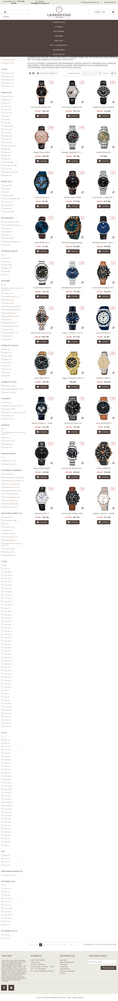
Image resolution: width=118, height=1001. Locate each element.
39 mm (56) (7, 779)
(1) (4, 255)
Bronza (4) (6, 437)
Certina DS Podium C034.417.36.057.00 (104, 288)
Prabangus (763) (9, 79)
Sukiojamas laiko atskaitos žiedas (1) (11, 544)
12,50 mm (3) (7, 618)
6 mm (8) (6, 697)
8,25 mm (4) (7, 707)
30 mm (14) (7, 746)
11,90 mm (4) (7, 605)
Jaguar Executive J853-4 (73, 378)
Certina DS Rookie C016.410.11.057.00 (73, 468)
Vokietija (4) (7, 208)
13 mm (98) (7, 624)
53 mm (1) (6, 845)
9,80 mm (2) (7, 726)
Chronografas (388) (10, 520)
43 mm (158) (7, 809)
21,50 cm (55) (7, 908)
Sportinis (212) (8, 83)
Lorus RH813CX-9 (42, 242)
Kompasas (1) (8, 530)
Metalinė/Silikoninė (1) (11, 316)
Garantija (63, 964)
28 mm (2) (6, 740)
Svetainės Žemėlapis (67, 971)
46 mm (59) (7, 819)
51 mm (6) (6, 838)
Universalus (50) (9, 59)
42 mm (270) (7, 802)
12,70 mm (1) (7, 621)
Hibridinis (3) (8, 231)
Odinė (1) (6, 925)
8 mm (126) (7, 703)
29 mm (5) (6, 743)
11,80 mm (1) (7, 601)
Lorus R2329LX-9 (103, 333)
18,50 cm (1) (7, 888)
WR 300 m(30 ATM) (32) (11, 497)
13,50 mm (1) (7, 631)
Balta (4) (6, 258)
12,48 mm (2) (7, 614)
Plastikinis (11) (8, 415)
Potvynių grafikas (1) (10, 537)
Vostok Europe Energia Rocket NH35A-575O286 (73, 242)
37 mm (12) (7, 769)
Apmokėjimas (65, 969)
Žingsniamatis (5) (9, 555)
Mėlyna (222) (7, 359)
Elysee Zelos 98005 (72, 197)
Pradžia (63, 973)
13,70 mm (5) (7, 637)
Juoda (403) (7, 356)
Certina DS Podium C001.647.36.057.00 (73, 513)
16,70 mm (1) (7, 674)
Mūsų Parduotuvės (67, 962)
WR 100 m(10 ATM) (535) (11, 484)
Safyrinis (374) (8, 419)
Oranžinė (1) (7, 362)
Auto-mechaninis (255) (11, 222)
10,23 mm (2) (7, 575)
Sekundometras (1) (10, 540)
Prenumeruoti (108, 968)
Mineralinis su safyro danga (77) (14, 412)
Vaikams (59, 36)
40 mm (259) (7, 789)
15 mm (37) (7, 651)
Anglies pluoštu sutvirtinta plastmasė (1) (12, 289)
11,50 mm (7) (7, 591)
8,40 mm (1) (7, 710)
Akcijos (59, 41)
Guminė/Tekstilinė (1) (11, 296)
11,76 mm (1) (7, 595)
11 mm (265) (7, 588)
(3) (4, 457)
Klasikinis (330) (8, 73)
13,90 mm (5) (7, 641)
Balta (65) (6, 349)
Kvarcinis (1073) (8, 238)
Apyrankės (59, 50)
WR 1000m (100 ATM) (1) (11, 487)
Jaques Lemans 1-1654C (42, 423)
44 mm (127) (7, 812)
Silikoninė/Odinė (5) (10, 333)
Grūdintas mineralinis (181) (12, 406)
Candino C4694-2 (103, 378)
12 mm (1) (6, 608)
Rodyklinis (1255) (9, 392)
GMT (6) (6, 524)
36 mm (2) (6, 766)
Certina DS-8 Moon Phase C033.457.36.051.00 (42, 107)
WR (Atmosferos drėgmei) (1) (13, 480)
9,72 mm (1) (7, 720)
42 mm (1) (6, 858)
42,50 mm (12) (8, 805)
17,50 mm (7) (7, 687)
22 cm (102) (7, 911)
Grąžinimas (64, 966)
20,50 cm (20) (7, 898)
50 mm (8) (6, 835)
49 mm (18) (7, 828)
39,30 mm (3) (7, 782)
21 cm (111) (7, 901)
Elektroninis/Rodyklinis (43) (13, 389)
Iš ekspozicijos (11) (10, 875)
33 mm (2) (6, 756)
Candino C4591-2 (41, 513)
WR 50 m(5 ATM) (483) (11, 504)
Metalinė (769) (8, 303)
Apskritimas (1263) (9, 460)
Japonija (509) (8, 195)
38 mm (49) (7, 773)
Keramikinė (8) (8, 300)
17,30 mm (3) (7, 683)
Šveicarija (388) (8, 211)
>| (71, 944)
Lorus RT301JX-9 (41, 197)
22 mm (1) (6, 938)
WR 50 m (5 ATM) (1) (10, 500)
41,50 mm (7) (7, 799)
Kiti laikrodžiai (59, 45)
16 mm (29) (7, 667)
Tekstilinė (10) (8, 336)
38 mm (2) (6, 855)
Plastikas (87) (8, 444)
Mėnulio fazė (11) (9, 533)
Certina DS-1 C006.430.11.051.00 (104, 197)
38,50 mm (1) (7, 776)
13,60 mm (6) (7, 634)
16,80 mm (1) (7, 677)
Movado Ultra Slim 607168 (73, 288)
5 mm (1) (6, 693)
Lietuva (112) (8, 202)
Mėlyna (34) (7, 268)
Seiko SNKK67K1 (103, 152)
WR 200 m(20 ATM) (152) (11, 490)
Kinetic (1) (7, 235)
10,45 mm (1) (7, 582)
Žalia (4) (6, 274)
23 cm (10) (6, 921)
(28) (4, 565)
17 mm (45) (7, 680)
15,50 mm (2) (7, 660)
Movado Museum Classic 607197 (104, 242)
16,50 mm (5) (7, 670)
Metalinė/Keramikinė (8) (11, 309)
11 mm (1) (6, 568)
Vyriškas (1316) (8, 63)
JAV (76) (6, 192)
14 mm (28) (7, 644)
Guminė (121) (8, 293)
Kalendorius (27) (9, 527)
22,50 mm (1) (7, 918)
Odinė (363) (7, 319)
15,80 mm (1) (7, 664)
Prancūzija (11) (8, 205)
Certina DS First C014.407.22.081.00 (42, 333)
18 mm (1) (6, 690)
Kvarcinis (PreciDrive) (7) (12, 241)
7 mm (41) (6, 700)
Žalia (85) (6, 375)
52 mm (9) (6, 842)
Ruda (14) (6, 372)
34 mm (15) (7, 759)
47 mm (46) (7, 822)
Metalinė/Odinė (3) (10, 313)
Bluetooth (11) (8, 517)
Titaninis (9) (7, 447)
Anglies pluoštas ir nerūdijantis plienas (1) (13, 433)
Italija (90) (7, 188)
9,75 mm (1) (7, 723)
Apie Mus (63, 960)
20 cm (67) (6, 895)
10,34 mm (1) (7, 578)
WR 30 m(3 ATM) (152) (11, 494)
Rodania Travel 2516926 (103, 107)
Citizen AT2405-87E (73, 423)
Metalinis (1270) (9, 441)
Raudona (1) (7, 369)
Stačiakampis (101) (9, 464)
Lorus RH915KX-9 (103, 423)
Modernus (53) (8, 76)
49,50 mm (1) (7, 832)
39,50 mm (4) (7, 786)
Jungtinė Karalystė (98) (11, 198)
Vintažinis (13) (8, 86)
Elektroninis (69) (9, 386)
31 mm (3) (6, 749)
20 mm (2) (6, 935)
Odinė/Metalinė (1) (10, 323)
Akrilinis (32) (7, 402)
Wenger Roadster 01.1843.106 (73, 152)
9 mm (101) (7, 716)
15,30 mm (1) (7, 654)
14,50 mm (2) (7, 647)
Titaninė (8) (7, 339)
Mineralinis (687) (9, 409)
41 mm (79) (7, 796)
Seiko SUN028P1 (103, 468)
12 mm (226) (7, 611)
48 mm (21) (7, 825)
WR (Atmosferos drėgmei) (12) (14, 477)
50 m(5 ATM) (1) (8, 474)
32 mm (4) (6, 753)
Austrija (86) (7, 185)
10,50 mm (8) (7, 585)
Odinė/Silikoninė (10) (10, 326)
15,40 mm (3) (7, 657)
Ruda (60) (6, 271)
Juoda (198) (7, 265)
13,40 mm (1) (7, 628)
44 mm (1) (6, 865)
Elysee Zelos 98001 (41, 468)
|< (30, 944)
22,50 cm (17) (7, 915)
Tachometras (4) (9, 548)
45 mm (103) (7, 815)
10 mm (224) (7, 572)
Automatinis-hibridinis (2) (12, 225)
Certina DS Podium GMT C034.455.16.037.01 (73, 107)
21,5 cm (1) (7, 905)
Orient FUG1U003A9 (42, 288)
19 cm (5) (6, 892)
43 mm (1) (6, 862)
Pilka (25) (6, 366)
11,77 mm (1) (7, 598)
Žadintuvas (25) (8, 552)
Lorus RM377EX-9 (42, 378)
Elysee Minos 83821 (42, 152)
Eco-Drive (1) (7, 228)
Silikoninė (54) (8, 329)
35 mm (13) (7, 763)
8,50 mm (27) (7, 713)
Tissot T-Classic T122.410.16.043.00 (73, 333)
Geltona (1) (7, 261)
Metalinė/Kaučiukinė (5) (11, 306)
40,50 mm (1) (7, 792)
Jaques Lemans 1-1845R (103, 513)
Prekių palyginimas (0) (48, 73)
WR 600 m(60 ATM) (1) (11, 507)
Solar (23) (6, 245)
